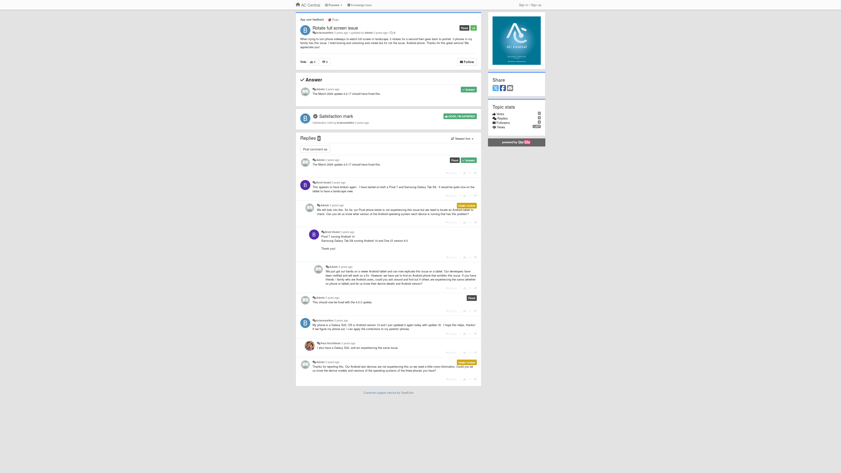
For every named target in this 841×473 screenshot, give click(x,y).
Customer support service (380, 392)
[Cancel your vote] (470, 173)
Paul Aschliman (331, 343)
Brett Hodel (323, 182)
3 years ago (339, 182)
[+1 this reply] (464, 173)
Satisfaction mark (336, 116)
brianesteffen (325, 33)
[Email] (510, 88)
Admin (368, 33)
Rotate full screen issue (335, 28)
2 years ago (332, 89)
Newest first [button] (462, 138)
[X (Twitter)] (496, 88)
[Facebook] (503, 88)
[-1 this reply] (475, 173)
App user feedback (312, 19)
